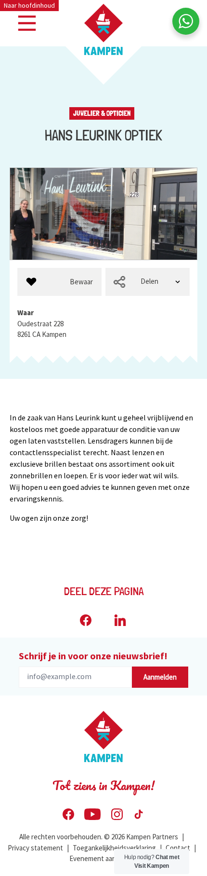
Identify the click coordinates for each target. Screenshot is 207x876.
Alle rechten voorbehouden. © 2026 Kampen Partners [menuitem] (98, 836)
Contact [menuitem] (178, 847)
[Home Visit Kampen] (103, 29)
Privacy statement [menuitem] (35, 847)
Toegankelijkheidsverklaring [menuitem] (114, 847)
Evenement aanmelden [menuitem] (103, 858)
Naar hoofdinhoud (29, 5)
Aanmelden (160, 676)
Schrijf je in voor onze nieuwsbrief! (93, 656)
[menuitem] (59, 282)
